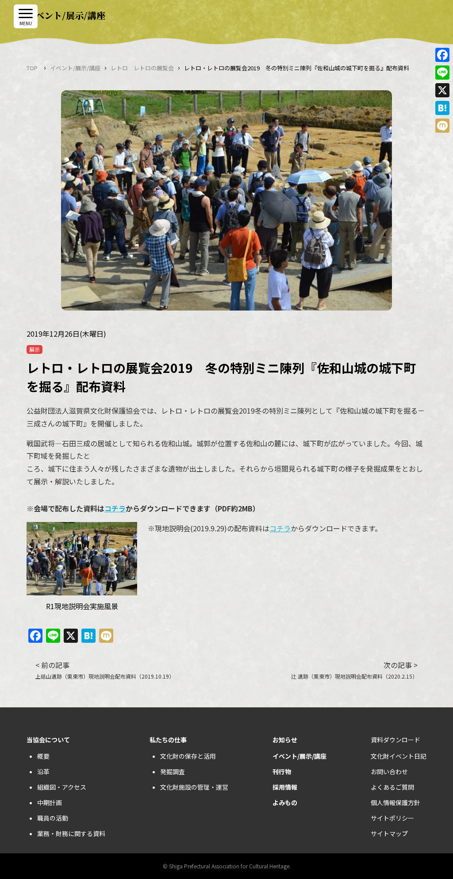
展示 (34, 349)
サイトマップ (389, 833)
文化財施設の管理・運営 (194, 787)
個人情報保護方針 (395, 802)
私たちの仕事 (168, 739)
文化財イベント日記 (398, 756)
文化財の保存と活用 (188, 756)
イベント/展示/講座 (75, 68)
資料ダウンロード (395, 739)
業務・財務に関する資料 (71, 833)
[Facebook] (442, 55)
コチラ (115, 508)
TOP (32, 68)
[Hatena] (442, 108)
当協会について (48, 739)
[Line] (442, 72)
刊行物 (282, 771)
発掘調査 (172, 771)
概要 (43, 756)
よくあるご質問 (392, 787)
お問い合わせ (389, 771)
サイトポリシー (392, 818)
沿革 (43, 771)
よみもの (285, 802)
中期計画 (49, 802)
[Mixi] (442, 125)
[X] (442, 90)
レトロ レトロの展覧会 (142, 68)
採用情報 (285, 787)
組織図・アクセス (61, 787)
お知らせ (285, 739)
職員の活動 (52, 818)
